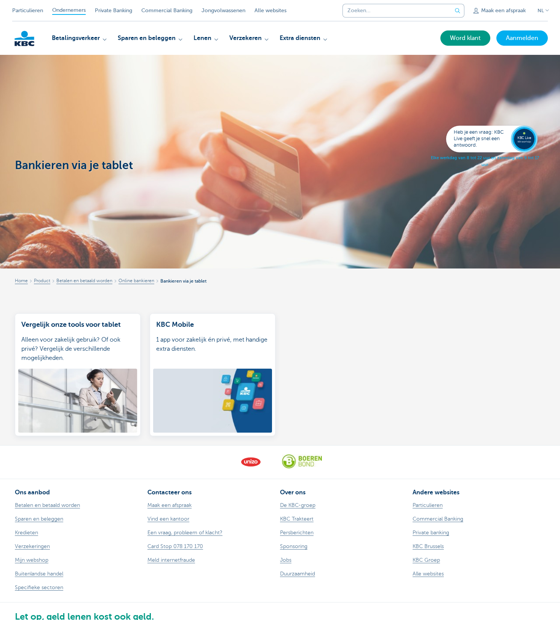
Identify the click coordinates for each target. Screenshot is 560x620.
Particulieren (27, 10)
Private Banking (113, 10)
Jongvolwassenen (223, 10)
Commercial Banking (166, 10)
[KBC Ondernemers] (24, 38)
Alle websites (270, 10)
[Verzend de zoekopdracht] (457, 11)
